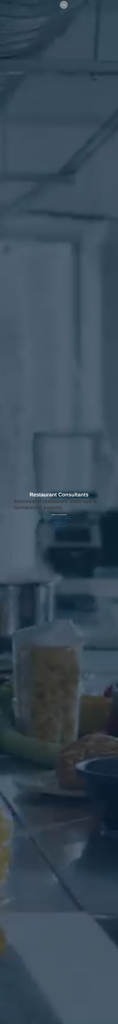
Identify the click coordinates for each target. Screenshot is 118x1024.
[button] (59, 515)
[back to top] (64, 5)
